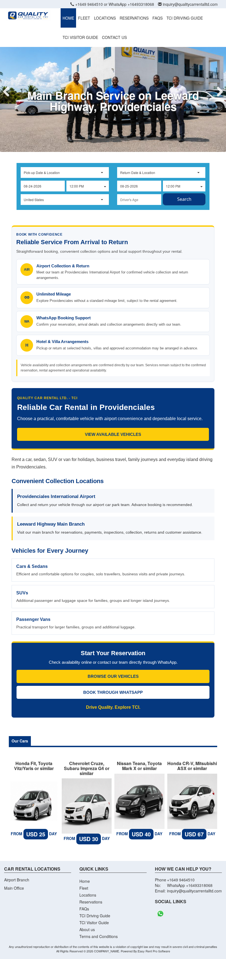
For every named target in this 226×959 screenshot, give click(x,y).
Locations (87, 895)
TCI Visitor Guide (94, 922)
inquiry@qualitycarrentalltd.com (190, 4)
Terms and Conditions (98, 936)
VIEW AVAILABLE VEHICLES (113, 434)
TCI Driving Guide (94, 915)
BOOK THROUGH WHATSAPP (113, 692)
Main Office (14, 888)
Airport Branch (16, 879)
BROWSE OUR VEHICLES (113, 676)
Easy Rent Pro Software (154, 951)
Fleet (83, 888)
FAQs (84, 908)
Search (184, 199)
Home (84, 881)
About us (87, 929)
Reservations (90, 902)
